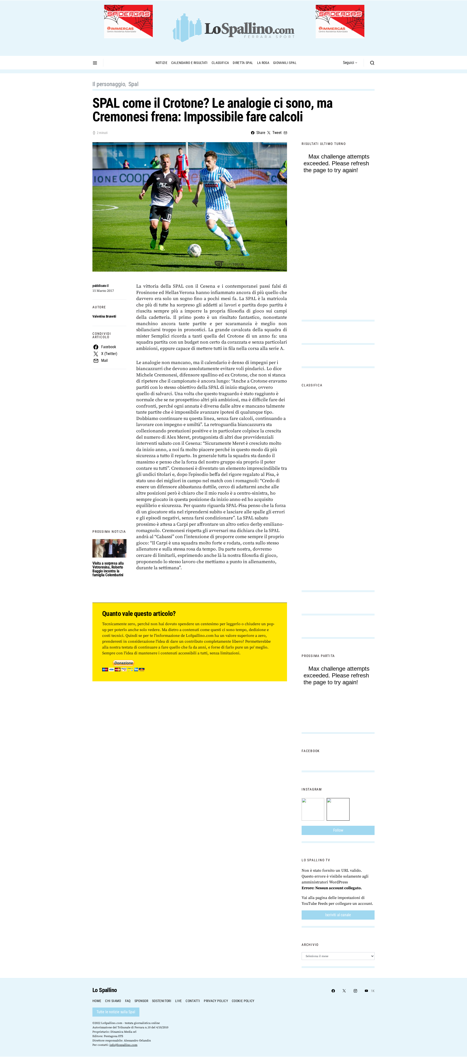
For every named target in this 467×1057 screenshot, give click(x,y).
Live (178, 1001)
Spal (133, 84)
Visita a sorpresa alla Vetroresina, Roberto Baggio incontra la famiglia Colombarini (108, 569)
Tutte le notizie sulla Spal (116, 1012)
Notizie (161, 63)
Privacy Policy (216, 1001)
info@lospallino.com (123, 1045)
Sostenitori (161, 1001)
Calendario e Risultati (189, 63)
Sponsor (141, 1001)
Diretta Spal (243, 63)
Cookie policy (243, 1001)
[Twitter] (344, 991)
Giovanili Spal (284, 63)
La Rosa (263, 63)
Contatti (193, 1001)
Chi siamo (113, 1001)
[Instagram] (355, 991)
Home (96, 1001)
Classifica (220, 63)
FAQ (128, 1001)
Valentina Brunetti (104, 316)
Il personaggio (108, 84)
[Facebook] (333, 991)
